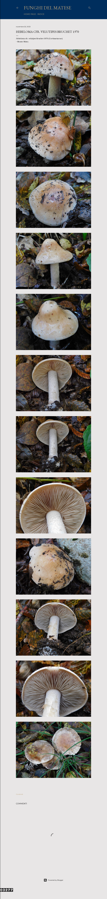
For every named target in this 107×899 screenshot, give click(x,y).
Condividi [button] (19, 794)
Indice (40, 14)
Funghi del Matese (47, 8)
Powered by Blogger (55, 880)
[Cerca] (89, 7)
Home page (30, 14)
